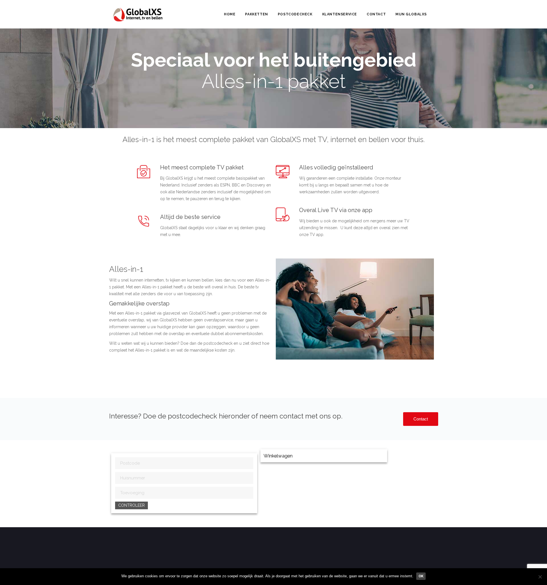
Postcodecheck (295, 14)
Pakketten (256, 14)
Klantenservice (339, 14)
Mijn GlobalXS (411, 14)
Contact (376, 14)
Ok (421, 576)
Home (229, 14)
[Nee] (540, 577)
